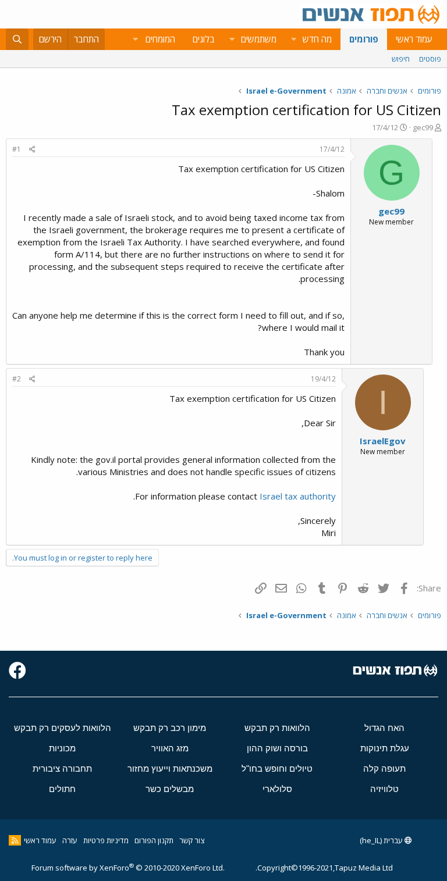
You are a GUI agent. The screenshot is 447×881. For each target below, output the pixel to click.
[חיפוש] (17, 39)
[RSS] (15, 840)
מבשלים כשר (170, 789)
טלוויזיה (384, 789)
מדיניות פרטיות (106, 840)
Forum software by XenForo (128, 867)
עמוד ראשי (414, 39)
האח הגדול (384, 728)
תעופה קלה (384, 768)
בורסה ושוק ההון (277, 748)
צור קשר (191, 840)
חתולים (62, 789)
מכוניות (62, 748)
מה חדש (317, 39)
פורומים (363, 39)
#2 (16, 379)
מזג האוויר (170, 748)
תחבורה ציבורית (62, 768)
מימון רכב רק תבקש (169, 728)
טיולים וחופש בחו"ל (277, 768)
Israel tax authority (298, 496)
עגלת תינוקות (384, 748)
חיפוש (401, 58)
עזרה (69, 840)
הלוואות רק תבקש (277, 728)
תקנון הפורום (153, 840)
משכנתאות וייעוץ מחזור (169, 768)
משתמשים (258, 39)
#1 (16, 149)
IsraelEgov (383, 441)
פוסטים (430, 58)
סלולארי (277, 789)
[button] (293, 39)
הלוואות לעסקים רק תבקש (62, 728)
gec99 (423, 127)
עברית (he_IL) (382, 840)
